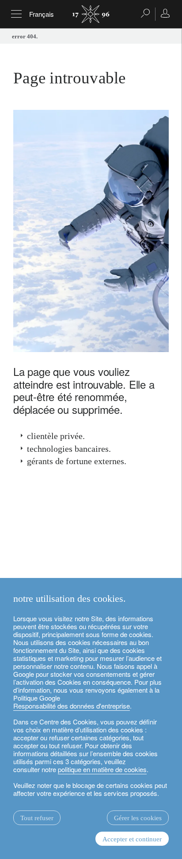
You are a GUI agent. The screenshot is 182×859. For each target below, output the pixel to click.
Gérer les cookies (138, 817)
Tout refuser (36, 817)
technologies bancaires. (69, 449)
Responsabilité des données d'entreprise (71, 705)
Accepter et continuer (132, 839)
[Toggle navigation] (16, 14)
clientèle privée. (56, 436)
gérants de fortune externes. (76, 461)
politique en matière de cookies (102, 769)
